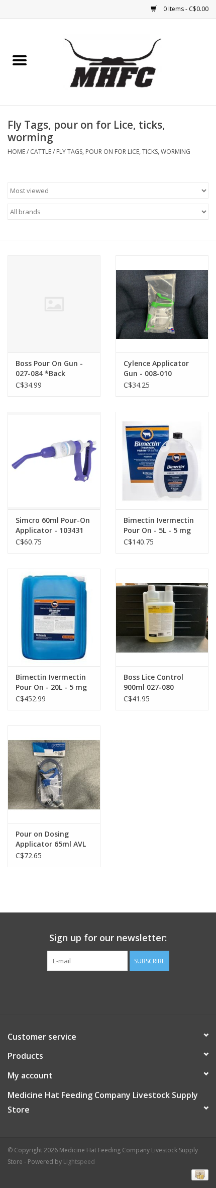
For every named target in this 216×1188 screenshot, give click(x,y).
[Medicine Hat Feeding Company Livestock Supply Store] (127, 61)
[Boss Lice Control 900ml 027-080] (162, 617)
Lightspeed (79, 1161)
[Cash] (198, 1174)
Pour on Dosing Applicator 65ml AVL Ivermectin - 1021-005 (53, 839)
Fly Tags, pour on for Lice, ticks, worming (123, 151)
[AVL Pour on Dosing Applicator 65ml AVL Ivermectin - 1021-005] (54, 774)
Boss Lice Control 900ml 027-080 (153, 682)
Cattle (40, 151)
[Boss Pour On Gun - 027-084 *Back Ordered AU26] (54, 304)
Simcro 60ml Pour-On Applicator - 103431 (53, 525)
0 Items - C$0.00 (185, 9)
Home (16, 151)
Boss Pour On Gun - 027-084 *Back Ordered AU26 (49, 368)
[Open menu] (19, 60)
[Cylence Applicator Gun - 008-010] (162, 304)
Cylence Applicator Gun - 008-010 (156, 368)
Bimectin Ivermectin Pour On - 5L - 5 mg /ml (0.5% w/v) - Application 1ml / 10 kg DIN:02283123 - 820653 (159, 525)
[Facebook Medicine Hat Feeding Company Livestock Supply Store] (108, 991)
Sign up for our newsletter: (108, 938)
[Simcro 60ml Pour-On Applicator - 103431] (54, 460)
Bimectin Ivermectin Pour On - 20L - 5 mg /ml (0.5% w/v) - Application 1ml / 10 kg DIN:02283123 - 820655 (51, 682)
